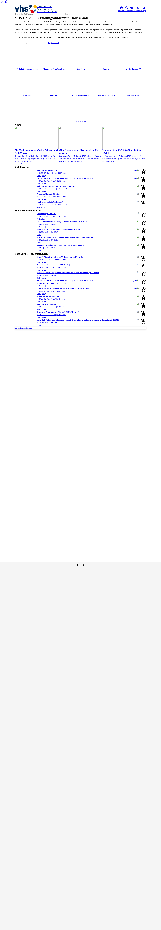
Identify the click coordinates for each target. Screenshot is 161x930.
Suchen (68, 14)
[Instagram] (83, 565)
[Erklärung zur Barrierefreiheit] (5, 2)
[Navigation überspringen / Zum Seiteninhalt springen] (2, 2)
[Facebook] (77, 565)
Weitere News (20, 164)
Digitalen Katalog (54, 43)
